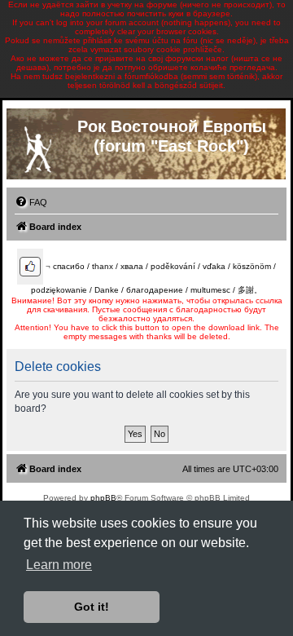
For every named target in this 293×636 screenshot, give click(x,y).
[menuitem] (31, 202)
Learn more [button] (59, 565)
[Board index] (37, 146)
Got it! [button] (91, 606)
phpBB (103, 497)
